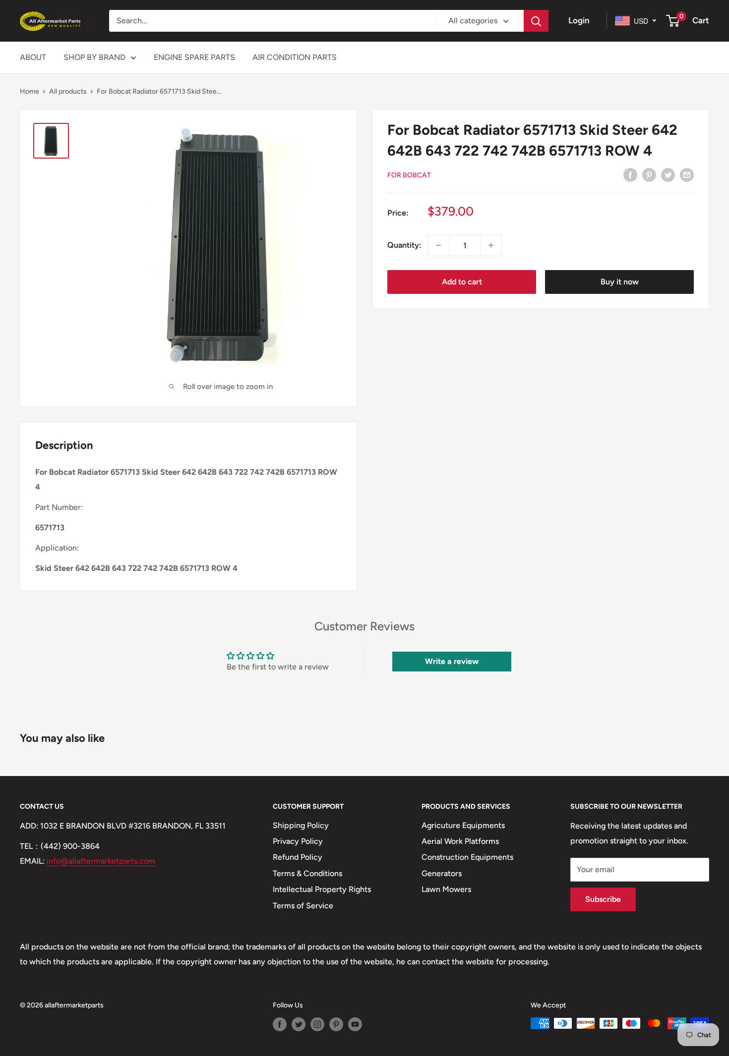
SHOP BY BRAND (94, 57)
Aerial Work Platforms (460, 841)
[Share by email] (687, 174)
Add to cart (462, 281)
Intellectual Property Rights (322, 889)
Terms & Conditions (307, 873)
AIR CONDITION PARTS (294, 57)
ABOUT (33, 57)
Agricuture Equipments (463, 825)
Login (579, 20)
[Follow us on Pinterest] (336, 1024)
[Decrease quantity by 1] (438, 245)
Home (29, 91)
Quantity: (404, 245)
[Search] (536, 21)
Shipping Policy (301, 825)
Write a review (452, 661)
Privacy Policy (298, 841)
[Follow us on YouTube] (355, 1024)
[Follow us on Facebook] (280, 1024)
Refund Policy (297, 857)
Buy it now (620, 281)
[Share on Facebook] (630, 174)
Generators (442, 873)
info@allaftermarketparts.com (101, 861)
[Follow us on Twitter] (298, 1024)
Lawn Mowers (446, 889)
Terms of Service (303, 905)
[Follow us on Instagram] (317, 1024)
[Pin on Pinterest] (649, 174)
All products (68, 91)
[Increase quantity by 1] (491, 245)
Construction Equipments (467, 857)
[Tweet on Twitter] (668, 174)
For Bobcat (409, 175)
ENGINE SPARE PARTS (194, 57)
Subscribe (603, 899)
